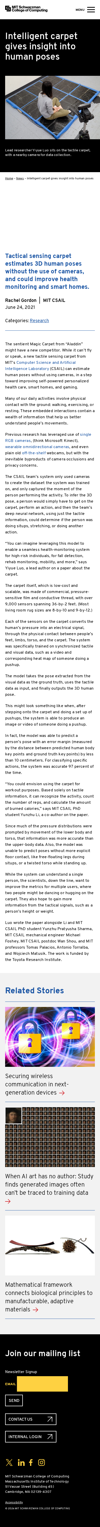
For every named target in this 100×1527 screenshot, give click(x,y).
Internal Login (25, 1437)
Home (9, 178)
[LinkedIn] (91, 231)
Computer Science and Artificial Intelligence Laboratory (40, 365)
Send (14, 1400)
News (20, 178)
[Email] (91, 248)
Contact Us (20, 1419)
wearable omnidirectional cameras (37, 447)
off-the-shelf (34, 453)
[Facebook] (91, 199)
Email (10, 1383)
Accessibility (14, 1502)
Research (39, 320)
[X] (91, 215)
